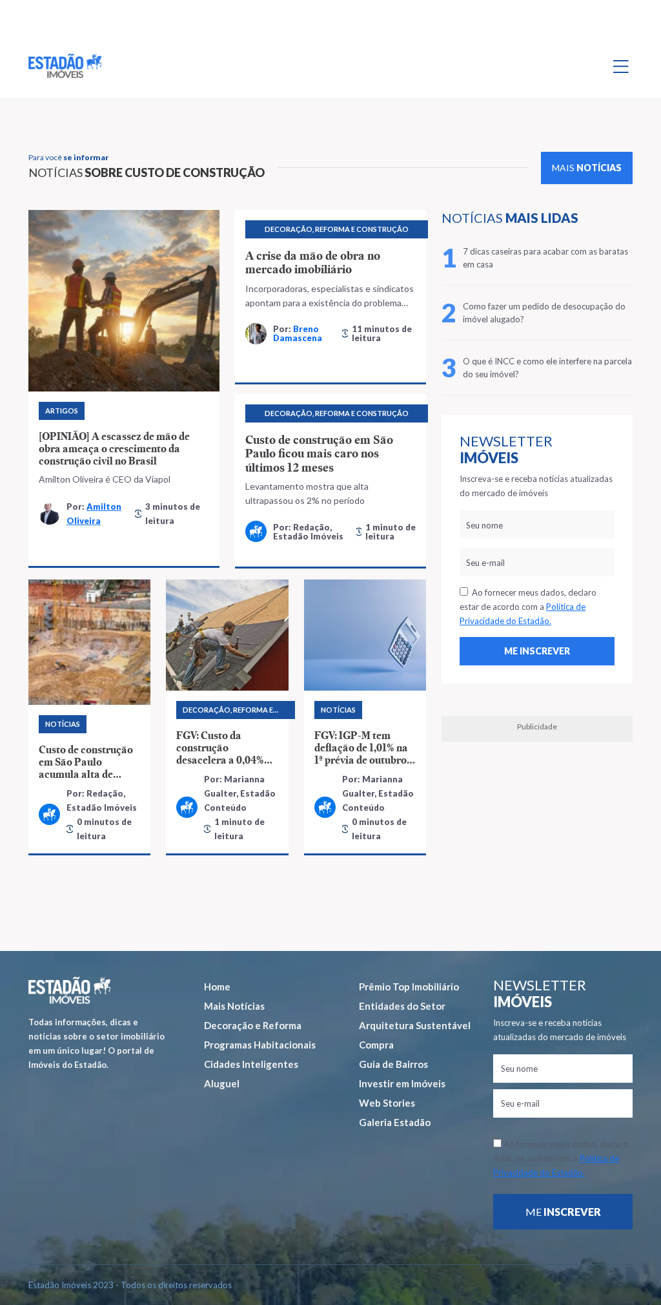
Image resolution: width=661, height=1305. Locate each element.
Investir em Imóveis (402, 1083)
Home (217, 986)
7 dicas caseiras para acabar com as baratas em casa (545, 257)
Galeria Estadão (395, 1122)
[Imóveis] (69, 991)
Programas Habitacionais (260, 1044)
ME (563, 1212)
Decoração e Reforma (252, 1025)
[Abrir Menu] (621, 66)
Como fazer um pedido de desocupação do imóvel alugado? (544, 312)
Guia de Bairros (393, 1064)
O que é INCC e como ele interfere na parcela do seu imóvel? (547, 367)
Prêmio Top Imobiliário (409, 986)
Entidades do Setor (402, 1006)
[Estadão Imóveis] (64, 66)
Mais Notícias (234, 1006)
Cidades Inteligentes (251, 1064)
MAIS (587, 167)
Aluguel (221, 1083)
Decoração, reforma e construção (337, 229)
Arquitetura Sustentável (415, 1025)
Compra (376, 1044)
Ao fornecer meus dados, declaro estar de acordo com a (528, 606)
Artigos (61, 410)
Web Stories (387, 1103)
